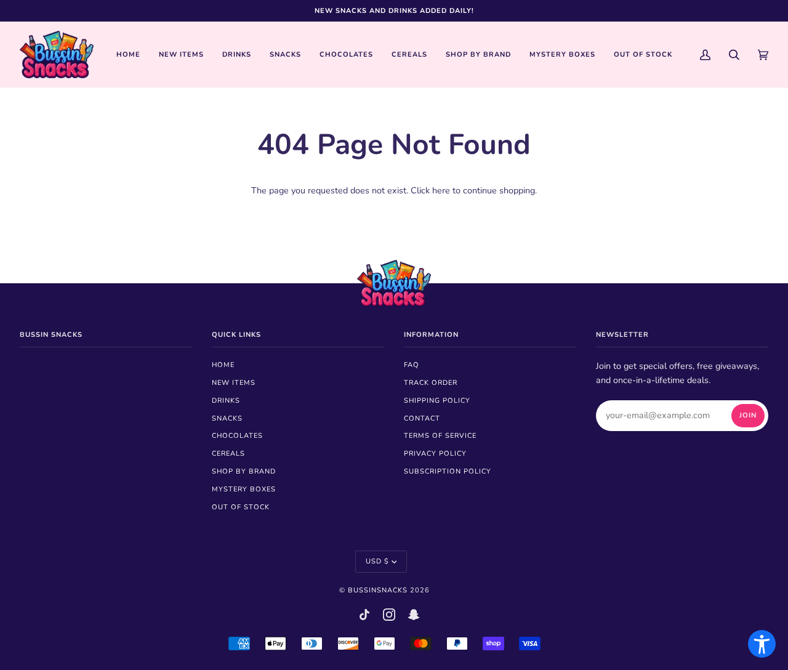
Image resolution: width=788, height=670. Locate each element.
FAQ (411, 364)
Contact (422, 418)
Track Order (430, 382)
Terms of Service (440, 435)
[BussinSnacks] (57, 54)
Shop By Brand (244, 471)
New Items (233, 382)
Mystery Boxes (244, 489)
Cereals (228, 453)
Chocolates (237, 435)
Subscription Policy (447, 471)
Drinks (226, 400)
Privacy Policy (435, 453)
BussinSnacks (378, 590)
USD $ (377, 561)
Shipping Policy (437, 400)
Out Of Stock (241, 507)
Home (223, 364)
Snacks (227, 418)
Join (748, 415)
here (441, 190)
